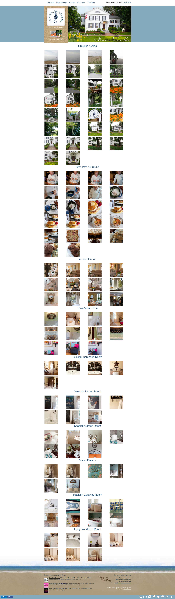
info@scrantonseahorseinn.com (123, 583)
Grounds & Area (87, 45)
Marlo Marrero (127, 589)
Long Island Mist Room (87, 529)
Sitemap (109, 587)
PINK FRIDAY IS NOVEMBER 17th (58, 583)
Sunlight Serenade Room (87, 357)
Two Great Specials (54, 578)
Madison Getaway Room (87, 494)
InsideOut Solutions (126, 587)
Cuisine (72, 2)
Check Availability (56, 40)
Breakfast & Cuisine (87, 167)
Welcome (50, 2)
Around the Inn (87, 259)
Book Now (127, 2)
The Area (91, 2)
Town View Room (87, 308)
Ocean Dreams (87, 460)
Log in (113, 587)
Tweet (4, 597)
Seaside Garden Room (87, 425)
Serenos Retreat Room (87, 391)
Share (10, 597)
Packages (81, 2)
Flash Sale (52, 588)
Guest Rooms (61, 2)
